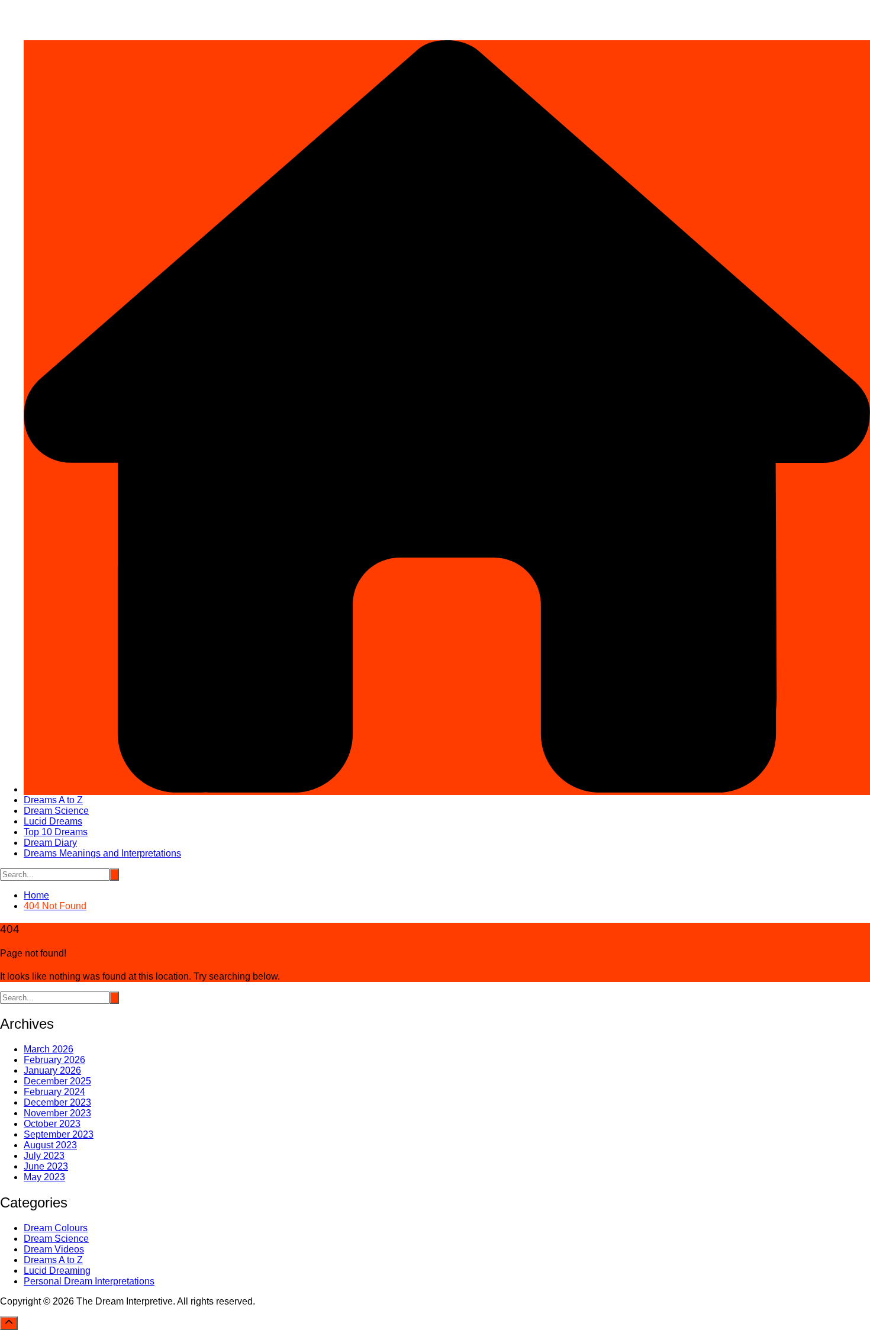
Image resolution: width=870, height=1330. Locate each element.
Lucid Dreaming (57, 1270)
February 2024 (54, 1092)
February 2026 (54, 1060)
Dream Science (56, 811)
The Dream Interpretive (48, 5)
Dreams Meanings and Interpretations (102, 853)
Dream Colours (56, 1228)
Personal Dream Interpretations (89, 1281)
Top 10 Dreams (56, 832)
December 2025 (57, 1081)
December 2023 (57, 1102)
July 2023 (44, 1156)
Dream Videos (54, 1249)
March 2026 (48, 1049)
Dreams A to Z (53, 800)
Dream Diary (50, 843)
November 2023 (57, 1113)
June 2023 (46, 1166)
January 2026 (52, 1070)
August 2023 (50, 1145)
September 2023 (59, 1134)
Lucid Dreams (53, 821)
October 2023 (52, 1124)
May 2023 (44, 1177)
